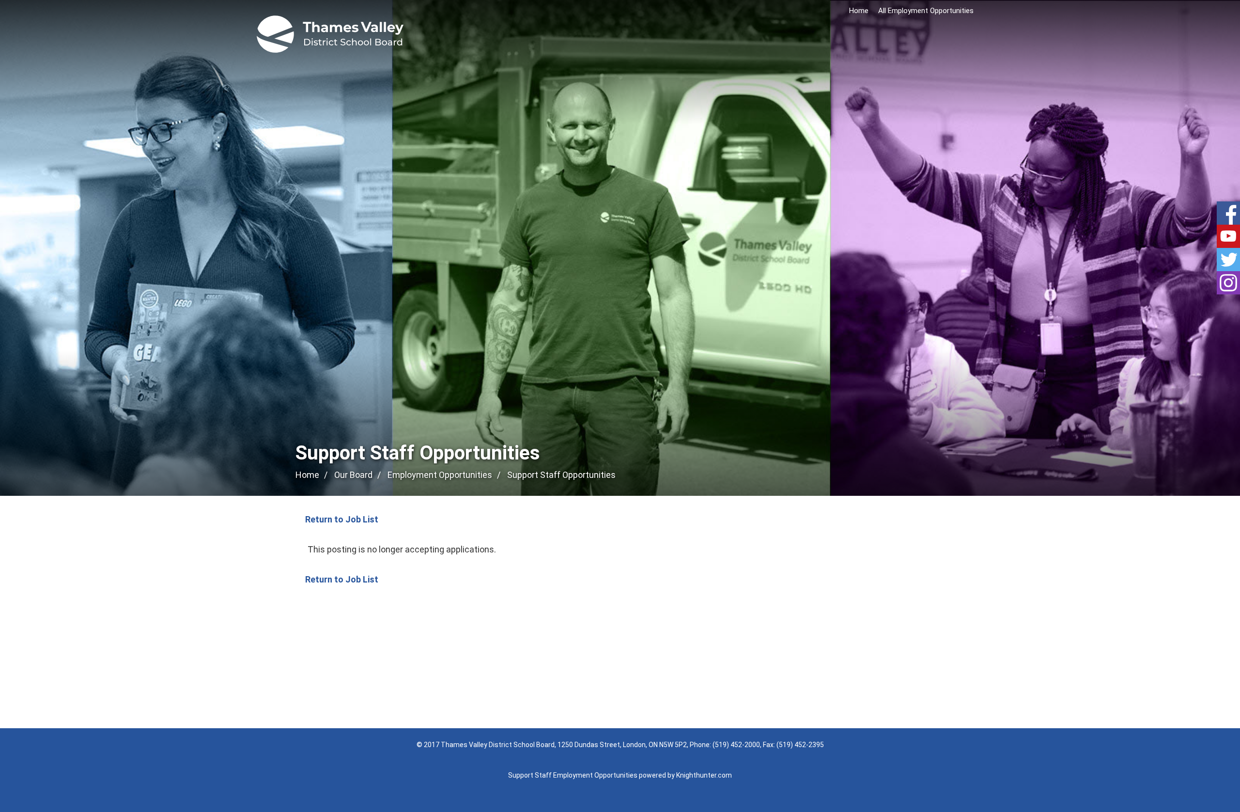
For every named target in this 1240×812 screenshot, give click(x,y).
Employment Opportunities (440, 475)
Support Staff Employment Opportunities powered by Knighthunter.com (620, 775)
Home (858, 10)
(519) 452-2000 (736, 745)
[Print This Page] (941, 475)
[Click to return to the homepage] (330, 34)
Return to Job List (341, 519)
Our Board (353, 475)
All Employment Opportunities (926, 10)
